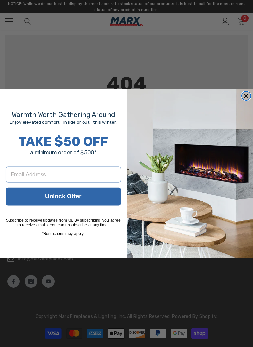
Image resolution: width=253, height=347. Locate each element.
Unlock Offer (63, 195)
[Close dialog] (246, 95)
